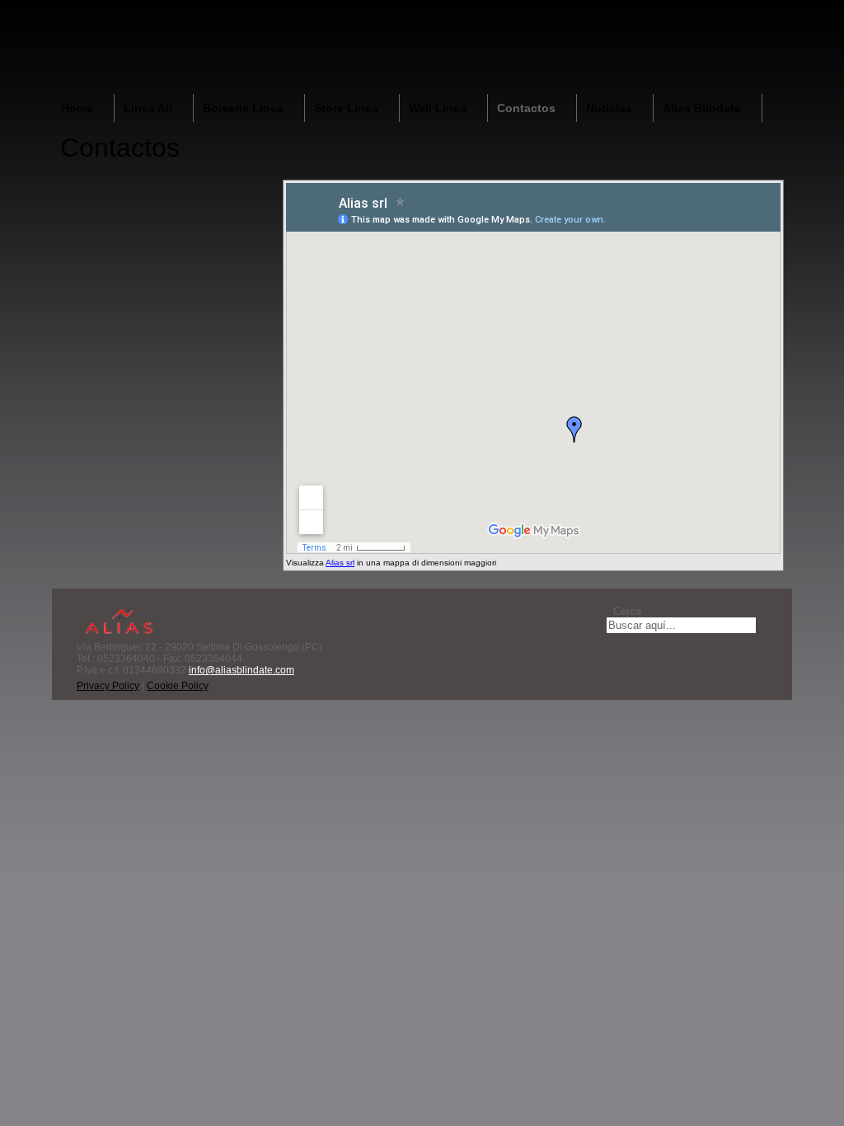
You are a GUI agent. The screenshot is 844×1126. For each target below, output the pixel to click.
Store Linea (346, 108)
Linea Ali (148, 108)
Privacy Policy (108, 686)
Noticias (609, 108)
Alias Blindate (702, 108)
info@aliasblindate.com (241, 670)
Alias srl (340, 562)
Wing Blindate (375, 46)
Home (77, 108)
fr (756, 15)
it (708, 15)
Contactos (526, 108)
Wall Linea (438, 108)
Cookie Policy (178, 686)
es (780, 15)
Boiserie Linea (243, 108)
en (732, 15)
